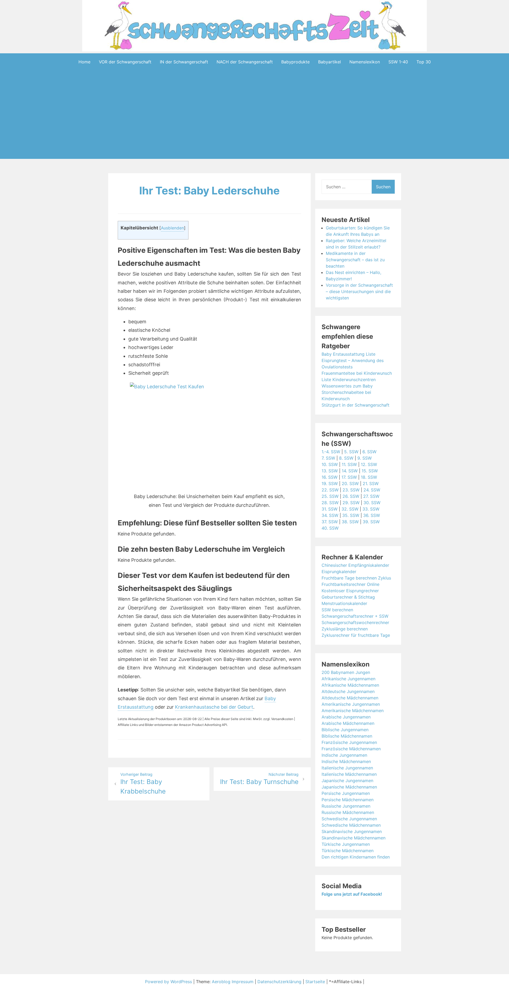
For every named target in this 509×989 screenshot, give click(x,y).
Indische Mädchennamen (346, 761)
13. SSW (330, 470)
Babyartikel (329, 61)
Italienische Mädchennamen (349, 774)
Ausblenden (172, 227)
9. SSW (364, 458)
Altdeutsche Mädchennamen (350, 697)
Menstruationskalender (344, 603)
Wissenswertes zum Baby (347, 386)
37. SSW (330, 521)
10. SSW (330, 464)
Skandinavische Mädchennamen (353, 837)
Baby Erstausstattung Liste (348, 354)
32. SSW (349, 509)
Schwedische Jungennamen (349, 818)
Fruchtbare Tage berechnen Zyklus (356, 578)
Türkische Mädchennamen (348, 850)
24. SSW (371, 490)
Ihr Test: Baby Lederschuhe (209, 190)
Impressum (242, 981)
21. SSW (371, 483)
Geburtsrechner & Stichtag (348, 597)
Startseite (315, 981)
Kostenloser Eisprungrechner (350, 590)
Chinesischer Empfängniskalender (355, 565)
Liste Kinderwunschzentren (349, 379)
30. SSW (371, 502)
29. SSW (351, 502)
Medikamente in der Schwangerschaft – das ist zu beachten (355, 260)
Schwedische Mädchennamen (351, 825)
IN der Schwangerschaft (184, 61)
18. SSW (369, 477)
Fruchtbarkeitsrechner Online (350, 584)
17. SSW (349, 477)
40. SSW (330, 528)
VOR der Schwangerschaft (125, 61)
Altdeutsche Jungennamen (348, 691)
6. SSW (369, 451)
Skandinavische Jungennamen (352, 831)
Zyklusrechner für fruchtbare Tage (356, 635)
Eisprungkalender (339, 571)
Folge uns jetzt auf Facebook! (352, 894)
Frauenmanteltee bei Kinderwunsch (357, 373)
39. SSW (371, 521)
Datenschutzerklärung (279, 981)
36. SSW (371, 515)
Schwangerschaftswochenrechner (355, 622)
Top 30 (423, 61)
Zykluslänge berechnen (345, 628)
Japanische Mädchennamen (349, 787)
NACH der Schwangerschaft (245, 61)
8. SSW (346, 458)
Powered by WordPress (169, 981)
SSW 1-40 (398, 61)
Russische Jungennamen (346, 806)
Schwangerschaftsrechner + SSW (355, 616)
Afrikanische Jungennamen (348, 678)
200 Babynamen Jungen (346, 672)
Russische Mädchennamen (348, 812)
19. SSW (330, 483)
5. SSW (351, 451)
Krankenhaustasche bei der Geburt (214, 707)
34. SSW (330, 515)
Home (84, 61)
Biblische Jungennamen (345, 729)
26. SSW (351, 496)
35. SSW (350, 515)
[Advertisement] (254, 123)
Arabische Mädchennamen (348, 723)
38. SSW (350, 521)
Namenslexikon (364, 61)
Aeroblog (221, 981)
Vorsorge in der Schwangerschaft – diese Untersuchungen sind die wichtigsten (359, 291)
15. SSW (370, 470)
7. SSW (328, 458)
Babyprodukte (295, 61)
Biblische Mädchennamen (347, 736)
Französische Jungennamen (349, 742)
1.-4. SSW (331, 451)
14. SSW (350, 470)
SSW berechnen (337, 609)
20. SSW (350, 483)
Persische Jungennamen (346, 793)
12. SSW (369, 464)
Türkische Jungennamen (346, 844)
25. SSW (330, 496)
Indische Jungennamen (344, 755)
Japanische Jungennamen (347, 780)
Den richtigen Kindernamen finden (356, 857)
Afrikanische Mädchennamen (350, 685)
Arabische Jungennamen (346, 717)
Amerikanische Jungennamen (351, 704)
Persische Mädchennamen (348, 799)
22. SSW (330, 490)
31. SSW (329, 509)
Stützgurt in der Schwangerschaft (355, 405)
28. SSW (330, 502)
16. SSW (329, 477)
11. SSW (349, 464)
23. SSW (351, 490)
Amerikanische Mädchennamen (353, 710)
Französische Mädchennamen (351, 748)
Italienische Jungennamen (347, 767)
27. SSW (371, 496)
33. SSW (370, 509)
